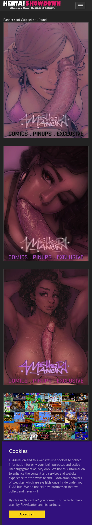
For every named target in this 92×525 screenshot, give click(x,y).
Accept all (26, 514)
